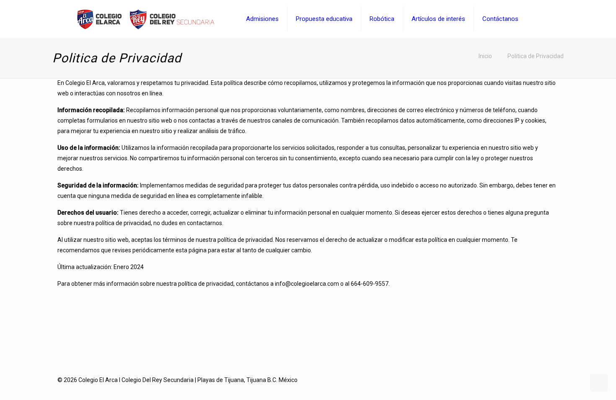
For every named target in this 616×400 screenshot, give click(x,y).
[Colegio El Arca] (145, 19)
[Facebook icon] (538, 380)
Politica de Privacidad (535, 56)
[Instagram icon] (547, 380)
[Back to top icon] (576, 383)
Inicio (485, 56)
